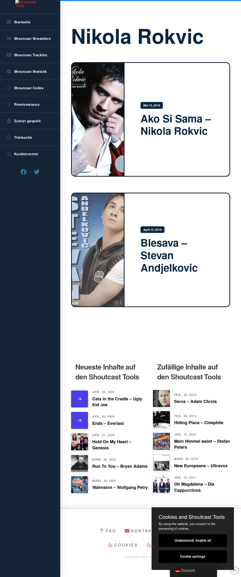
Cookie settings (192, 556)
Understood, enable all (193, 540)
